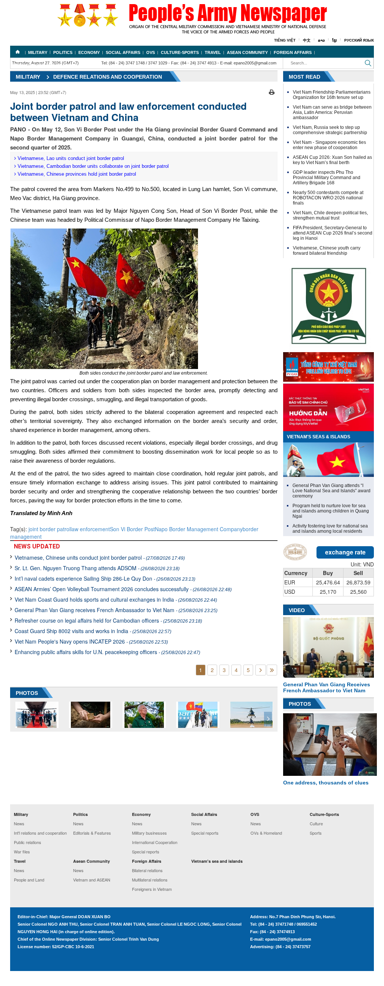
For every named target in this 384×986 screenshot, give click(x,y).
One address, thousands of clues (326, 783)
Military (37, 52)
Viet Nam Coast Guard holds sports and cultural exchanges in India (116, 599)
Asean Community (247, 52)
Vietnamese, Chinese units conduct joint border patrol (100, 557)
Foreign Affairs (293, 52)
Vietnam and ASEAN (91, 880)
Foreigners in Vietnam (152, 889)
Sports (316, 833)
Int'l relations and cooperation (40, 833)
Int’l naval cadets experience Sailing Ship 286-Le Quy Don (105, 578)
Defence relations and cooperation (107, 77)
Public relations (27, 842)
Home (17, 52)
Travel (213, 52)
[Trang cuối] (272, 670)
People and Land (29, 880)
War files (22, 852)
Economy (89, 52)
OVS (150, 52)
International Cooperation (154, 842)
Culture (316, 823)
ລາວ (321, 40)
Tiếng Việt (285, 40)
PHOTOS (27, 693)
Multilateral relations (150, 880)
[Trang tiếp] (260, 670)
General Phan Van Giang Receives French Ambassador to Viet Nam (326, 687)
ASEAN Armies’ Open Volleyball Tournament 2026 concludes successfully (123, 589)
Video (297, 610)
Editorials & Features (92, 833)
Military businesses (149, 833)
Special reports (145, 852)
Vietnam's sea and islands (43, 65)
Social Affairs (123, 52)
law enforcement (90, 529)
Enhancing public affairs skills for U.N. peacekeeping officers (107, 652)
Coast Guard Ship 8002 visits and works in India (93, 631)
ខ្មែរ (334, 40)
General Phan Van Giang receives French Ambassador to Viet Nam (116, 610)
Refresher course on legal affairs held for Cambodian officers (108, 620)
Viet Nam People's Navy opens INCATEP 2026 (91, 641)
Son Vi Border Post (132, 529)
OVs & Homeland (266, 833)
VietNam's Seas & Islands (318, 436)
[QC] (328, 365)
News (19, 823)
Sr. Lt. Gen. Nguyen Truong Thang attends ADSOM (97, 568)
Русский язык (359, 40)
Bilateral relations (147, 870)
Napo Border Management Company (199, 529)
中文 (306, 40)
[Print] (271, 91)
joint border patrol (49, 529)
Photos (300, 704)
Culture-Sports (180, 52)
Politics (62, 52)
